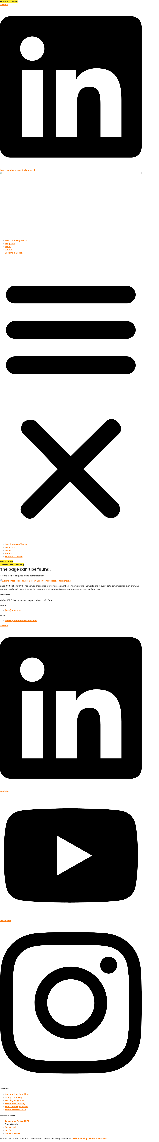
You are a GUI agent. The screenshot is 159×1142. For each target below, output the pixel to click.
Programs (10, 243)
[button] (71, 398)
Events (8, 249)
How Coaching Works (16, 240)
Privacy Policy (80, 1138)
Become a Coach (13, 252)
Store (8, 246)
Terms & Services (98, 1138)
